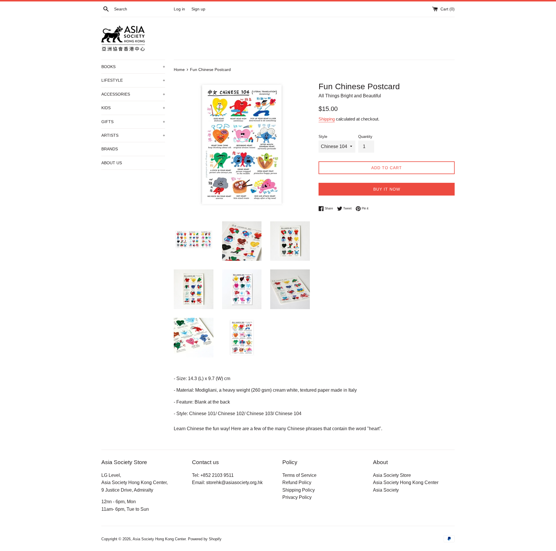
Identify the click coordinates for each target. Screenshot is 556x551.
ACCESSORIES (133, 94)
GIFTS (133, 121)
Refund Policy (296, 482)
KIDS (133, 107)
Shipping (327, 118)
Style (323, 136)
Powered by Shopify (205, 539)
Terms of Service (299, 475)
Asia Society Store (392, 475)
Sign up (198, 9)
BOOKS (133, 66)
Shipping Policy (298, 490)
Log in (179, 9)
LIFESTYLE (133, 80)
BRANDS (109, 149)
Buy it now (386, 189)
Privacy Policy (297, 497)
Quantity (365, 136)
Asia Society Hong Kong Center (405, 482)
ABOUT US (111, 162)
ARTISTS (133, 135)
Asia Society (386, 490)
